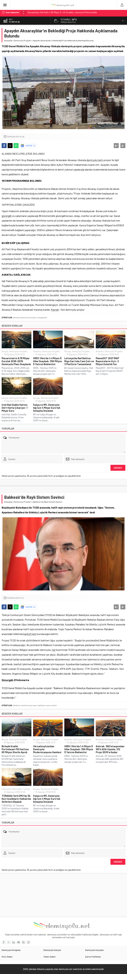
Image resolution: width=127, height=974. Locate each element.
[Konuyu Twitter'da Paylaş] (10, 145)
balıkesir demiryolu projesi (25, 705)
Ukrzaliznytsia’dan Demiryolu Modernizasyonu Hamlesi (47, 749)
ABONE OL (30, 145)
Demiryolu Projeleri (22, 40)
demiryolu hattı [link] (94, 160)
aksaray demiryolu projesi (24, 317)
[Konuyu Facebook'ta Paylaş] (4, 145)
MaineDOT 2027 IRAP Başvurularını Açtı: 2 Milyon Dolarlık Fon (107, 361)
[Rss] (23, 942)
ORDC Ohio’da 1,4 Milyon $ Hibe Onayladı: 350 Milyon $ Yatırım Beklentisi (47, 361)
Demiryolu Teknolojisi (12, 789)
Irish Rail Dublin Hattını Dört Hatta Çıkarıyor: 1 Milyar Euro (14, 407)
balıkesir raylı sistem (47, 705)
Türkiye (26, 789)
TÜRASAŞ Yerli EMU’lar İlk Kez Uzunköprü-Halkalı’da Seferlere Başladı (16, 798)
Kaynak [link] (55, 309)
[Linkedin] (14, 942)
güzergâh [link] (7, 215)
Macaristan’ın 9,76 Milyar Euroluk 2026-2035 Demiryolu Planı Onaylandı (16, 361)
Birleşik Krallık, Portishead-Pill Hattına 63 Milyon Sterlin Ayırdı (15, 749)
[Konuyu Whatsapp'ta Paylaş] (16, 145)
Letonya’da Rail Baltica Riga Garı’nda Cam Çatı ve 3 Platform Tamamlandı (79, 361)
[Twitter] (9, 942)
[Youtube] (19, 942)
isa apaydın (42, 317)
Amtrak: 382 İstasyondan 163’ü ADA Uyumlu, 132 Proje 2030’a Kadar (110, 749)
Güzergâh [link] (7, 680)
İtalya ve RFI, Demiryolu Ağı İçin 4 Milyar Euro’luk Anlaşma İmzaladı (46, 407)
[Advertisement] (63, 895)
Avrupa (5, 351)
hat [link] (54, 649)
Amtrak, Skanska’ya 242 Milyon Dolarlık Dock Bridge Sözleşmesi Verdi (62, 12)
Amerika (37, 351)
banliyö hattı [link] (30, 633)
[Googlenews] (28, 942)
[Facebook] (4, 942)
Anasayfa (8, 40)
